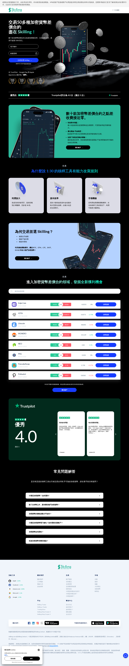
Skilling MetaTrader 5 (44, 614)
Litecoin (21, 323)
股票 (96, 581)
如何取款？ (69, 609)
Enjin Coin (22, 303)
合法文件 (69, 614)
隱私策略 (69, 612)
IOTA (20, 313)
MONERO (22, 333)
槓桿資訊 (69, 589)
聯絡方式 (40, 584)
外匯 (96, 579)
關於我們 (40, 579)
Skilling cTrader (42, 607)
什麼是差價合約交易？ (73, 591)
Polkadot (22, 374)
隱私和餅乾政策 (27, 63)
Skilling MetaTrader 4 (44, 612)
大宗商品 (97, 586)
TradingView (41, 609)
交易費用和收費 (71, 586)
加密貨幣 (97, 589)
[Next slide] (115, 434)
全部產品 (69, 581)
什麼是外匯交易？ (71, 594)
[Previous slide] (56, 434)
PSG (20, 354)
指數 (96, 584)
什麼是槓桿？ (70, 596)
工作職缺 (40, 581)
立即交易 (106, 304)
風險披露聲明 (53, 646)
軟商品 (97, 591)
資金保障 (40, 586)
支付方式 (69, 604)
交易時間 (69, 584)
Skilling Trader (41, 604)
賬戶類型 (69, 579)
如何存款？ (69, 607)
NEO (20, 344)
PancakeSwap (24, 364)
